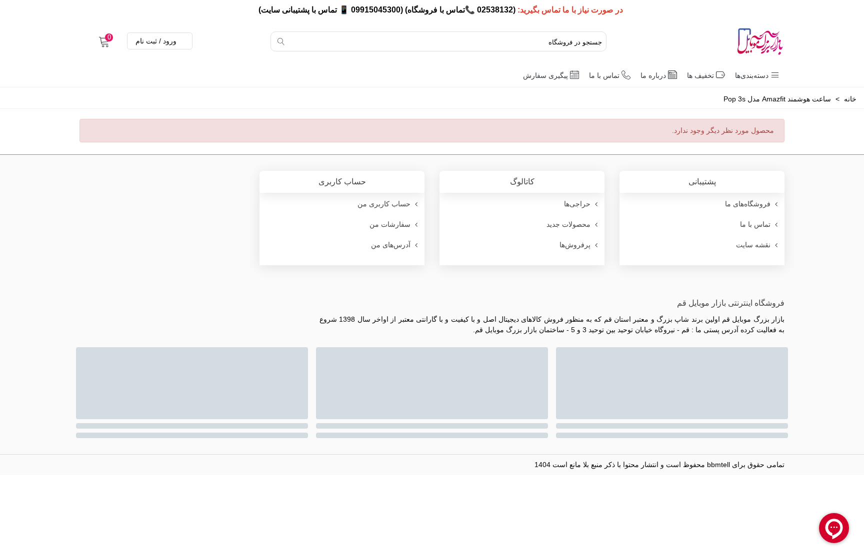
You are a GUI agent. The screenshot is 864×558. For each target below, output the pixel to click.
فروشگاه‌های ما (747, 204)
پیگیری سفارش (545, 75)
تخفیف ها (700, 75)
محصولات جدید (568, 224)
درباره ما (653, 75)
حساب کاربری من (384, 204)
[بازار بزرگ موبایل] (734, 41)
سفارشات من (390, 224)
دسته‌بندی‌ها (751, 75)
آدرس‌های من (390, 245)
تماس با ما (604, 75)
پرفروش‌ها (575, 245)
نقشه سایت (753, 245)
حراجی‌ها (577, 204)
